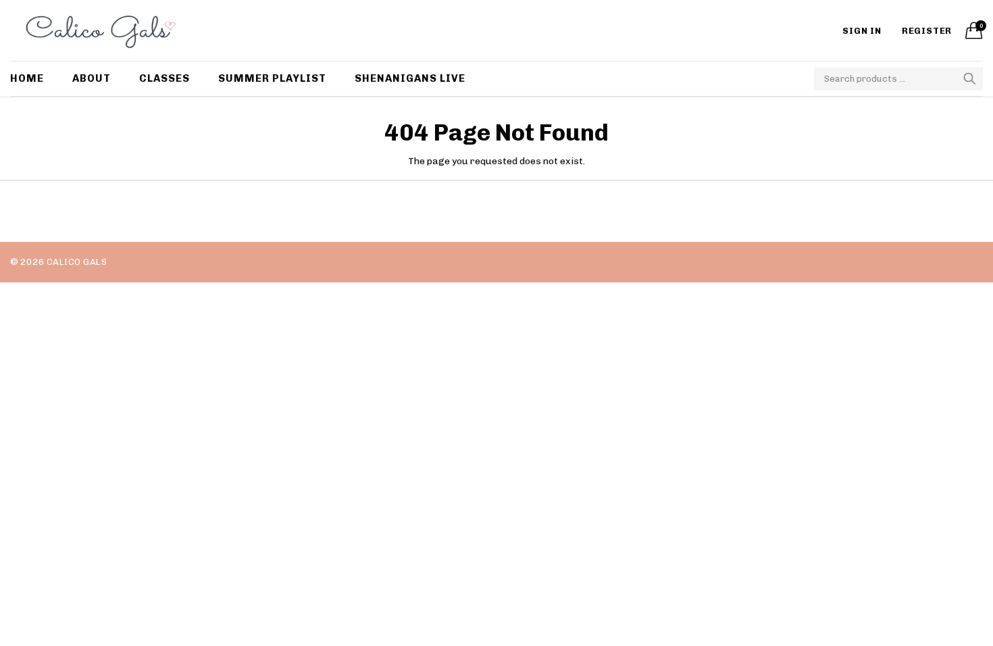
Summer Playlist (272, 78)
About (91, 78)
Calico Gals (77, 262)
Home (27, 78)
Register (927, 31)
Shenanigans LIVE (410, 78)
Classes (164, 78)
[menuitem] (34, 78)
